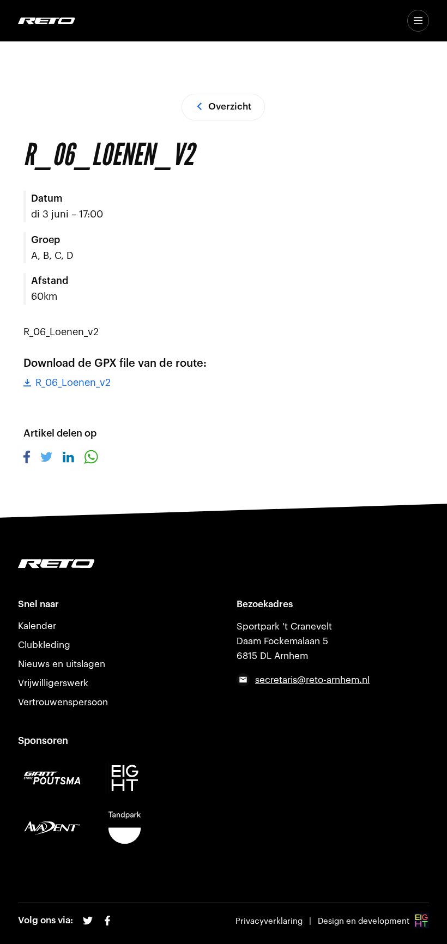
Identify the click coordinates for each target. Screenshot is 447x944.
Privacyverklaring (269, 921)
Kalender (37, 626)
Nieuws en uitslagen (61, 664)
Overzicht (229, 106)
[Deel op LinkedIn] (68, 459)
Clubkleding (44, 645)
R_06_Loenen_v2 (73, 383)
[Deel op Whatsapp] (91, 460)
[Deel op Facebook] (27, 460)
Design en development (363, 921)
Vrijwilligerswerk (53, 683)
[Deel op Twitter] (46, 459)
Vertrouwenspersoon (63, 702)
